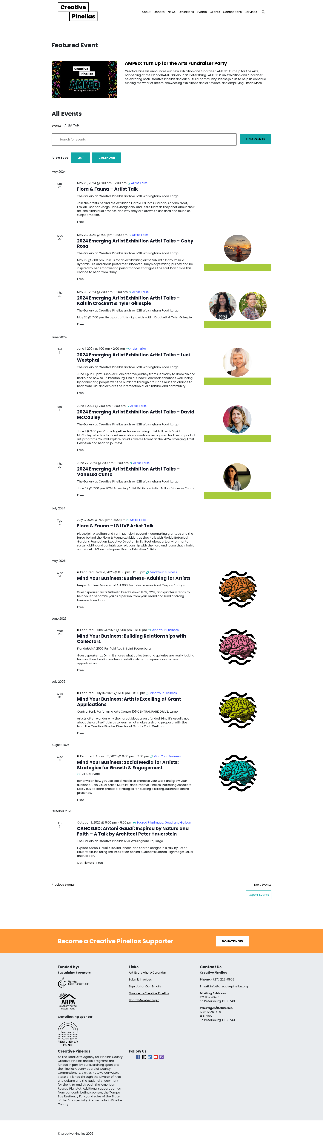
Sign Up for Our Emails (145, 986)
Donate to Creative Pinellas (149, 993)
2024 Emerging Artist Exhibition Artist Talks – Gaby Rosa (135, 243)
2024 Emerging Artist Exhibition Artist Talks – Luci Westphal (133, 357)
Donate (159, 12)
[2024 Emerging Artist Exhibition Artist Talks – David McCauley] (237, 423)
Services (251, 12)
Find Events (255, 139)
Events (202, 12)
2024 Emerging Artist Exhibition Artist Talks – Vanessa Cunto (128, 471)
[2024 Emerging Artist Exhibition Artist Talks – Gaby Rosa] (237, 252)
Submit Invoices (140, 979)
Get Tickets (86, 863)
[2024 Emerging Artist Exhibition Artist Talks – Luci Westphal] (237, 366)
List (81, 157)
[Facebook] (138, 1057)
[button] (262, 11)
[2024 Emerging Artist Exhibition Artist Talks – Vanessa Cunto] (237, 480)
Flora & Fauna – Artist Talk (107, 189)
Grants (215, 12)
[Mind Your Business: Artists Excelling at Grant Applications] (237, 710)
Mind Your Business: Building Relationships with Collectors (131, 638)
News (172, 12)
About (146, 12)
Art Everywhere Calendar (147, 972)
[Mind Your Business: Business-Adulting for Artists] (237, 589)
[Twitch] (161, 1057)
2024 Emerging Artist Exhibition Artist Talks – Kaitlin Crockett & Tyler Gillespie (128, 300)
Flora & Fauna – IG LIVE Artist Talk (115, 526)
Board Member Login (144, 1000)
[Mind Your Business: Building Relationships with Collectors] (237, 647)
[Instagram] (144, 1057)
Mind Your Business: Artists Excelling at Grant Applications (129, 702)
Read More (254, 83)
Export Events (259, 895)
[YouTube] (156, 1057)
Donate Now (232, 941)
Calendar (107, 157)
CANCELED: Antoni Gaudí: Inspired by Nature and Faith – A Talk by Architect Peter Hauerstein (133, 831)
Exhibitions (186, 12)
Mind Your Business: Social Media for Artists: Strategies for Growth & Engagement (128, 765)
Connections (232, 12)
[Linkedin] (150, 1057)
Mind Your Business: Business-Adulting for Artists (133, 578)
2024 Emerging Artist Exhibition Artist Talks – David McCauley (135, 414)
